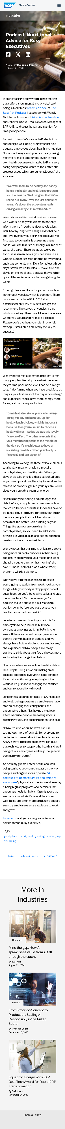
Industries (13, 15)
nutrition (50, 836)
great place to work (15, 836)
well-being (10, 841)
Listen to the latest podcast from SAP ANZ (32, 856)
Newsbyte (17, 940)
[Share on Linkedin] (28, 55)
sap (59, 836)
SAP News (17, 1091)
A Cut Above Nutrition (45, 117)
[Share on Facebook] (8, 55)
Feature (10, 65)
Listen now (10, 818)
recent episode (37, 108)
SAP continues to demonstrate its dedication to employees (30, 778)
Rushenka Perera (27, 65)
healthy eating (36, 836)
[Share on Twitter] (18, 55)
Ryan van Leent (20, 1029)
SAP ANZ (16, 962)
